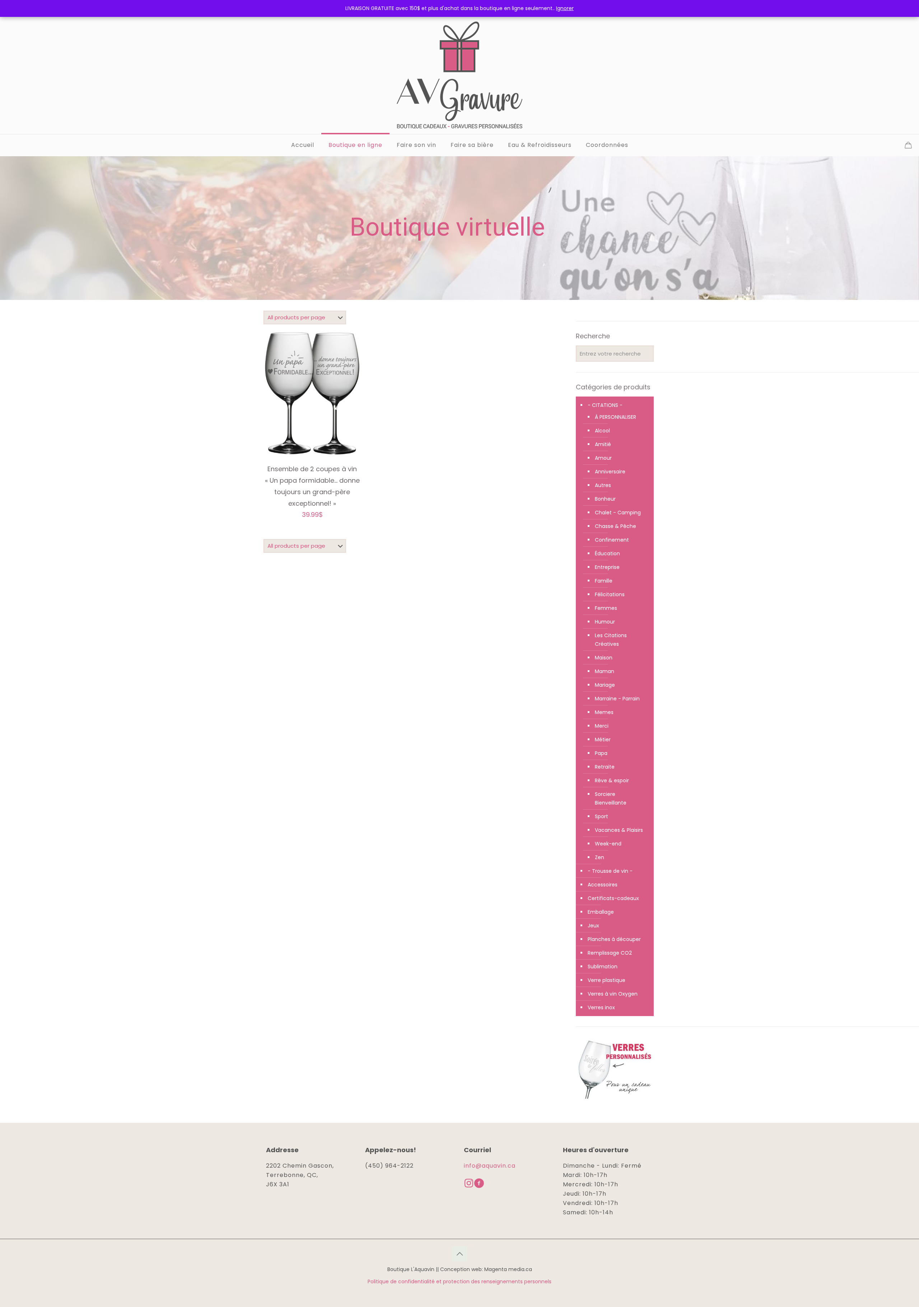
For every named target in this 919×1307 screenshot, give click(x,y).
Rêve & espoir (612, 780)
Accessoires (602, 884)
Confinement (612, 539)
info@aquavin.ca (490, 1166)
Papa (601, 753)
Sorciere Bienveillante (610, 798)
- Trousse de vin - (610, 871)
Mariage (605, 685)
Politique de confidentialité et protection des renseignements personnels (459, 1281)
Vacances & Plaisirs (619, 830)
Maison (603, 657)
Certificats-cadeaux (613, 898)
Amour (603, 458)
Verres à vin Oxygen (613, 993)
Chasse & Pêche (615, 526)
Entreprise (607, 567)
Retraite (605, 766)
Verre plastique (606, 980)
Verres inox (601, 1007)
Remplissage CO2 (610, 952)
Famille (603, 580)
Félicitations (610, 594)
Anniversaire (610, 471)
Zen (599, 857)
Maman (604, 671)
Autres (603, 485)
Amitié (603, 444)
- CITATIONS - (605, 405)
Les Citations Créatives (611, 640)
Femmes (606, 608)
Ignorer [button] (565, 8)
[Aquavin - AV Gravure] (459, 75)
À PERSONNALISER (615, 417)
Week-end (608, 843)
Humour (605, 621)
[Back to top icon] (459, 1253)
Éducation (607, 553)
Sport (601, 816)
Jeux (593, 925)
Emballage (601, 912)
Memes (604, 712)
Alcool (602, 430)
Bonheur (605, 498)
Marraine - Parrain (617, 698)
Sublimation (602, 966)
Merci (601, 725)
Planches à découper (614, 939)
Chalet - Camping (618, 512)
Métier (603, 739)
